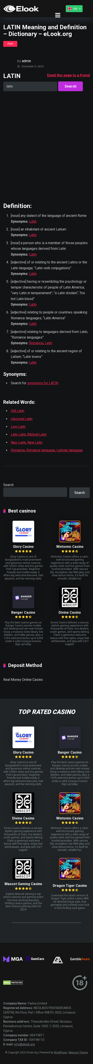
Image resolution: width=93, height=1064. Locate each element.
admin (26, 61)
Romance (36, 343)
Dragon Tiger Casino (70, 886)
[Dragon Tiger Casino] (70, 878)
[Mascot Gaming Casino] (23, 878)
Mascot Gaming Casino (23, 884)
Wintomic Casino (69, 547)
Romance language (40, 450)
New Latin (34, 442)
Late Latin (18, 434)
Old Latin (17, 411)
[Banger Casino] (23, 607)
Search (8, 485)
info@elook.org (24, 1044)
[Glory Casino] (23, 541)
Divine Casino (70, 612)
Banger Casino (23, 612)
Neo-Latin (18, 442)
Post (10, 43)
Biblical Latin (36, 434)
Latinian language (69, 450)
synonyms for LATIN (42, 383)
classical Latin (21, 419)
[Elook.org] (21, 8)
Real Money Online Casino (23, 680)
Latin (33, 221)
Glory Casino (23, 547)
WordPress (60, 1052)
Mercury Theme (78, 1052)
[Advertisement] (46, 146)
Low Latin (18, 427)
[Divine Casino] (70, 607)
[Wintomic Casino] (70, 541)
